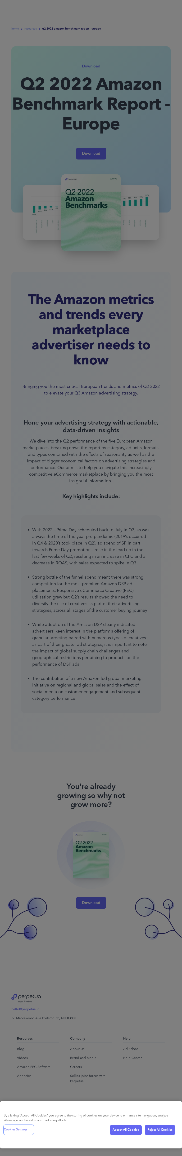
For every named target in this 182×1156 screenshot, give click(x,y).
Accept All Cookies (126, 1129)
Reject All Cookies (160, 1129)
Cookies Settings (15, 1129)
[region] (91, 1124)
